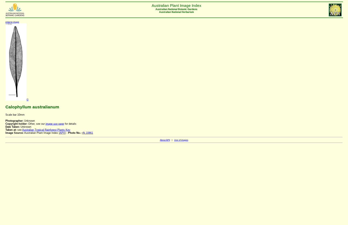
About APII (165, 140)
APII (62, 132)
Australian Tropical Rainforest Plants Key (46, 129)
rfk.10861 (87, 132)
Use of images (181, 140)
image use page (55, 123)
